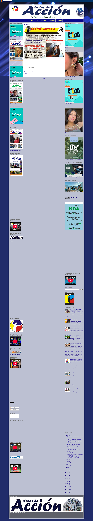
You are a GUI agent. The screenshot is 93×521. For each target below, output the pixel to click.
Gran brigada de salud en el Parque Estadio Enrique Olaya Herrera (75, 373)
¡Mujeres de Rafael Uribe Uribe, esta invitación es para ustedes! (76, 320)
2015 (67, 486)
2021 (67, 477)
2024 (67, 472)
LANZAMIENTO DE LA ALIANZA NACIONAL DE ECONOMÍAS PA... (74, 457)
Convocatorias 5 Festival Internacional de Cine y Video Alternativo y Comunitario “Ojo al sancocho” (74, 352)
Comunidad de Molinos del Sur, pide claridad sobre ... (73, 447)
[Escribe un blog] (29, 67)
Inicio (32, 20)
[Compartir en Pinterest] (33, 67)
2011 (67, 492)
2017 (67, 483)
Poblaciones (43, 20)
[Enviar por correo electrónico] (28, 67)
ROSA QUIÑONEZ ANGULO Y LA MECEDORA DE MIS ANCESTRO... (74, 450)
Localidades (59, 20)
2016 (67, 484)
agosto (68, 435)
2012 (67, 491)
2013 (67, 489)
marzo (68, 465)
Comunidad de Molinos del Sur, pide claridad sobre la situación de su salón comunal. (76, 344)
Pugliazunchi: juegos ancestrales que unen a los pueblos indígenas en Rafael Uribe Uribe (76, 328)
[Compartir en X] (31, 67)
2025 (67, 470)
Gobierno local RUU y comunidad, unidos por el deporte (76, 380)
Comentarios (13, 409)
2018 (67, 481)
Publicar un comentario (29, 73)
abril (68, 464)
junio (68, 461)
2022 (67, 475)
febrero (68, 467)
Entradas (13, 407)
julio (68, 459)
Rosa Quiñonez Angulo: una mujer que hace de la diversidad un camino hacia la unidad (76, 389)
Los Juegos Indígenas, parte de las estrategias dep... (73, 445)
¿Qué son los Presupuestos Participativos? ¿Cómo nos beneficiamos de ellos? (75, 336)
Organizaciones (51, 20)
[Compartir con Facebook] (32, 67)
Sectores (37, 20)
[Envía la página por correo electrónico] (26, 67)
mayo (68, 462)
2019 (67, 480)
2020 (67, 478)
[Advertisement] (16, 198)
